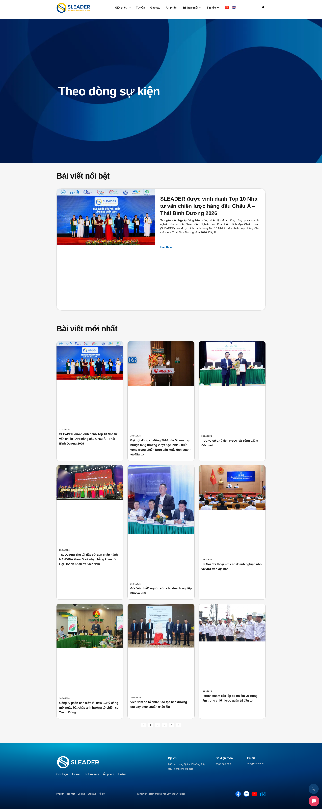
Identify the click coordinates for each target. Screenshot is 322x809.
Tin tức (122, 774)
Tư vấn (76, 774)
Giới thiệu (62, 774)
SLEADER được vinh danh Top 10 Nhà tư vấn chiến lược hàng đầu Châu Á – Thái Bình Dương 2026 (208, 206)
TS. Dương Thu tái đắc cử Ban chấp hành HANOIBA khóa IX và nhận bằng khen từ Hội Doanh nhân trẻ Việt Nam (88, 559)
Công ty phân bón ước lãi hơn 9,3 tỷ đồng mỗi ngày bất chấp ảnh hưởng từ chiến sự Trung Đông (89, 707)
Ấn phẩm (108, 774)
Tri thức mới (91, 774)
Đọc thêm (166, 247)
